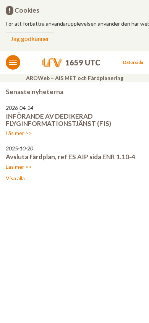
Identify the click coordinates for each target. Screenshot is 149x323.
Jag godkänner (30, 38)
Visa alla (15, 178)
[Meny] (13, 62)
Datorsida (133, 62)
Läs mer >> (19, 133)
